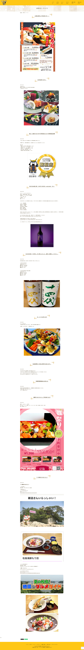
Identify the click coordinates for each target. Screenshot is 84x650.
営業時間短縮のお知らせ (42, 381)
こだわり (57, 3)
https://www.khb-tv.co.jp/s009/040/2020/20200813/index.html (30, 573)
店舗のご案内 (73, 3)
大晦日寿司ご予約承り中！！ (42, 16)
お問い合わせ (79, 3)
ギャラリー (67, 3)
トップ (53, 3)
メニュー (62, 3)
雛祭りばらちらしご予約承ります (42, 397)
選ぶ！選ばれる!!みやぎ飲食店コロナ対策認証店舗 (42, 133)
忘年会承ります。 (42, 80)
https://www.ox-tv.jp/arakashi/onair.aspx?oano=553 (28, 492)
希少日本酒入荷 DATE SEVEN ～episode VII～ (42, 186)
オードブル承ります (42, 317)
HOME (21, 12)
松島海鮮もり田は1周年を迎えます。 (42, 364)
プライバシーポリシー (55, 644)
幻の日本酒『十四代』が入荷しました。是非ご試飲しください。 (42, 254)
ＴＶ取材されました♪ (42, 477)
